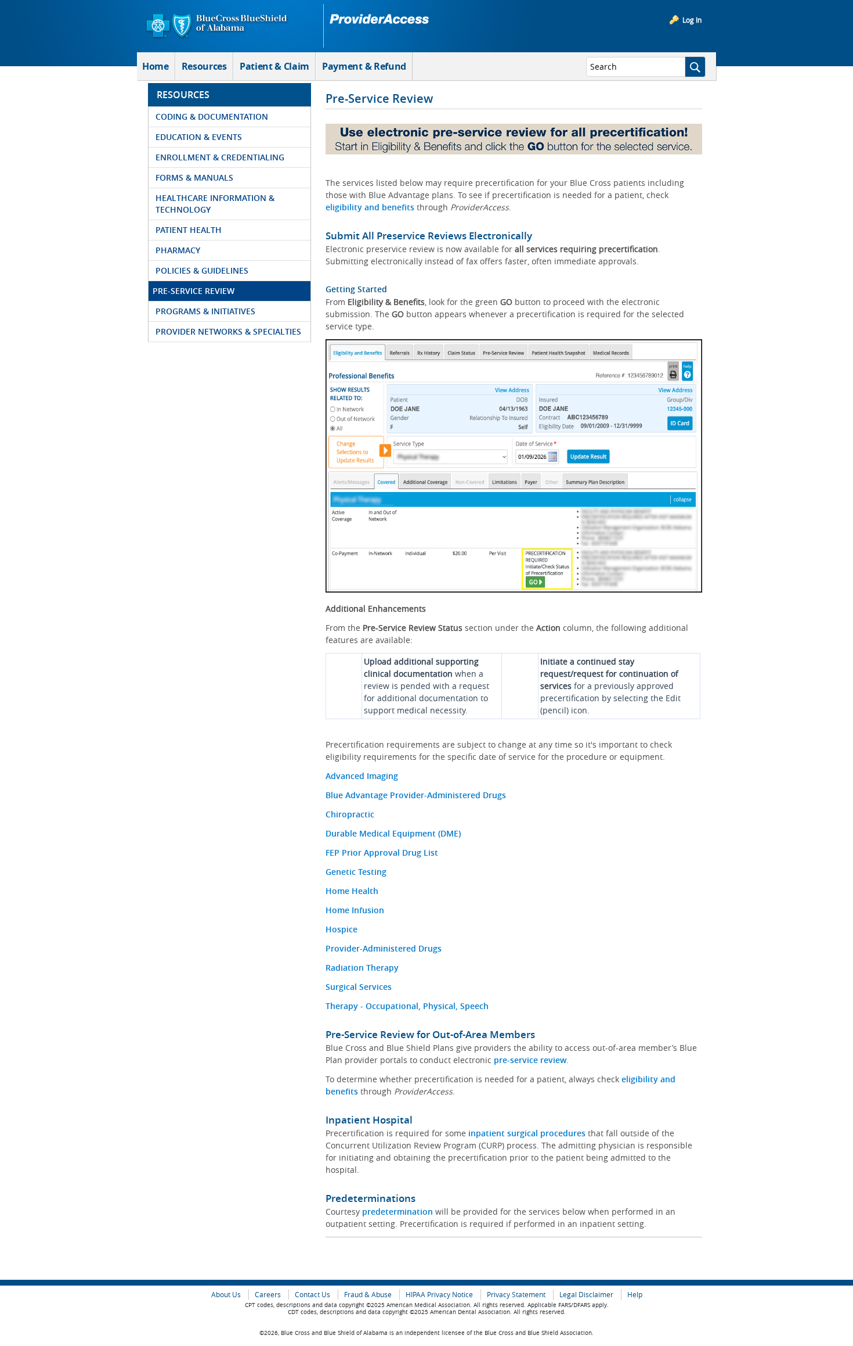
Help (634, 1294)
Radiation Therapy (362, 967)
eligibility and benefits (370, 207)
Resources (204, 66)
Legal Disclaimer (586, 1294)
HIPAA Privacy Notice (439, 1294)
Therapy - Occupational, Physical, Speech (407, 1005)
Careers (268, 1294)
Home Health (352, 890)
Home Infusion (355, 910)
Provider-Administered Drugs (384, 948)
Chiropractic (350, 814)
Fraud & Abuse (368, 1294)
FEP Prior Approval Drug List (382, 852)
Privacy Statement (516, 1294)
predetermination (398, 1211)
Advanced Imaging (362, 775)
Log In (692, 19)
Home (155, 66)
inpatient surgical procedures (526, 1133)
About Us (226, 1294)
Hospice (341, 929)
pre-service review (530, 1059)
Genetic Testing (356, 871)
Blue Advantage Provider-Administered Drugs (416, 795)
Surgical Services (359, 986)
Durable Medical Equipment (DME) (393, 833)
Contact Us (312, 1294)
